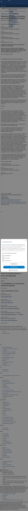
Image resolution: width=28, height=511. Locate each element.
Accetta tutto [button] (14, 267)
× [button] (25, 240)
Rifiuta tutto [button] (14, 264)
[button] (14, 270)
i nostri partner (8, 244)
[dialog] (14, 255)
